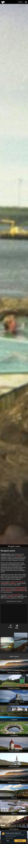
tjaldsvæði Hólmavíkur (20, 590)
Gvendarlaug (10, 596)
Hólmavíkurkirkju (18, 589)
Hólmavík (8, 590)
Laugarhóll (16, 595)
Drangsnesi (19, 555)
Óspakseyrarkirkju (6, 589)
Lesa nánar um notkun (9, 837)
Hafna (8, 840)
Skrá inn (20, 1)
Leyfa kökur (20, 840)
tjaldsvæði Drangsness (17, 582)
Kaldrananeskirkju (21, 587)
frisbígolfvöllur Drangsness (8, 583)
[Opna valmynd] (26, 2)
